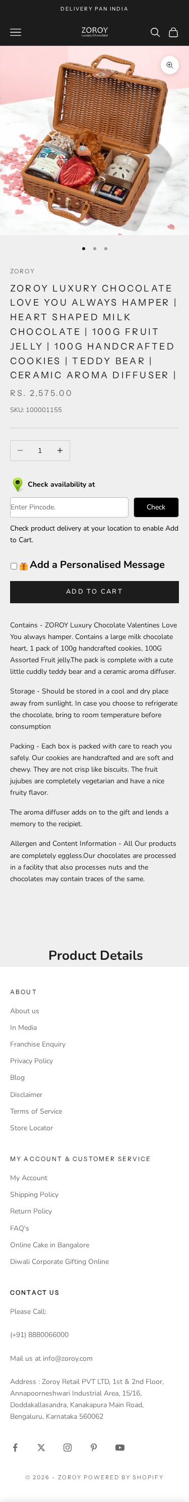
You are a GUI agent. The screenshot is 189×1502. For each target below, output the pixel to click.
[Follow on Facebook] (15, 1447)
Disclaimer (26, 1095)
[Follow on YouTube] (120, 1447)
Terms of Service (36, 1111)
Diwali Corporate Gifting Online (59, 1261)
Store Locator (31, 1128)
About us (24, 1011)
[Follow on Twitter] (41, 1447)
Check (156, 507)
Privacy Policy (31, 1061)
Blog (17, 1077)
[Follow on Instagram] (67, 1447)
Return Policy (31, 1211)
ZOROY (22, 271)
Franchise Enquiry (38, 1044)
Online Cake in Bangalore (49, 1245)
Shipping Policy (34, 1194)
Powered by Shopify (124, 1477)
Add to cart (94, 591)
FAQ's (19, 1228)
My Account (28, 1178)
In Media (23, 1027)
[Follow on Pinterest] (94, 1447)
